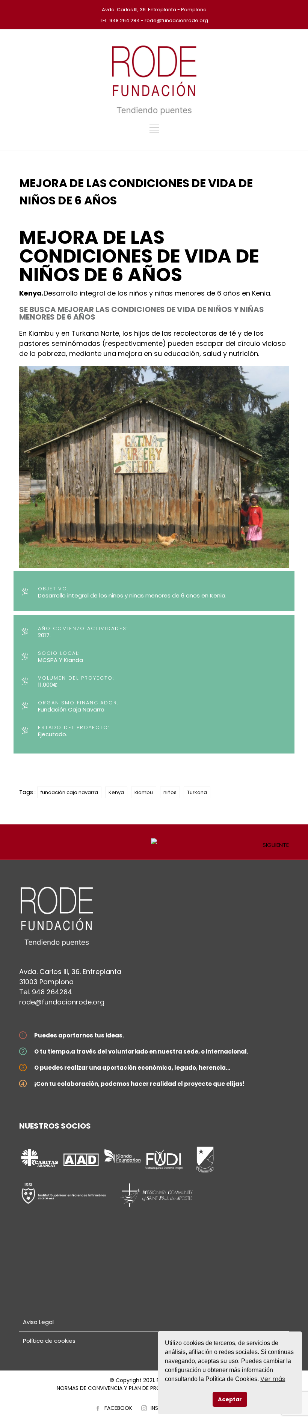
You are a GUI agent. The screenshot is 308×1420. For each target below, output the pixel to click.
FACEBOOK (118, 1408)
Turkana (197, 792)
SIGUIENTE (276, 845)
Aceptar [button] (230, 1399)
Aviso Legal (38, 1322)
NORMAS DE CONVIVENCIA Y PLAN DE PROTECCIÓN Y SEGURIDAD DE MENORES (154, 1388)
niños (170, 792)
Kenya (116, 792)
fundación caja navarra (69, 792)
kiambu (143, 792)
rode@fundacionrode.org (61, 1002)
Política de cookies (49, 1341)
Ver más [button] (272, 1379)
